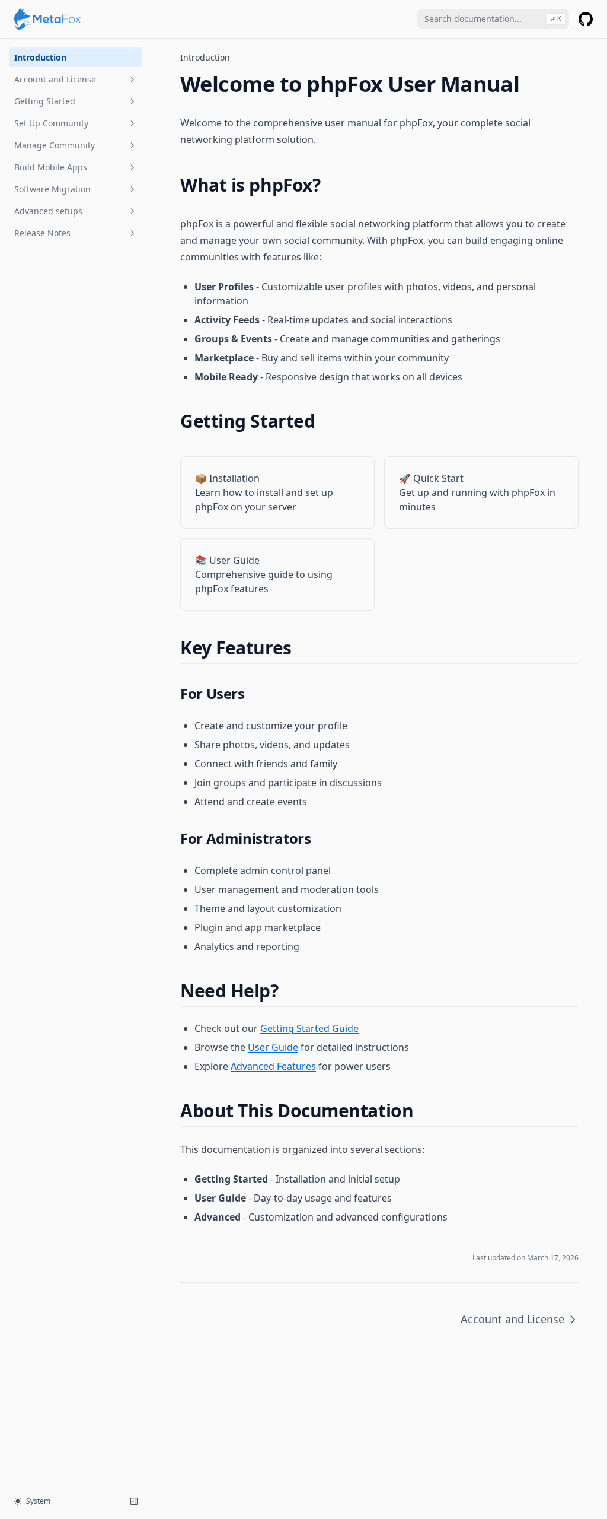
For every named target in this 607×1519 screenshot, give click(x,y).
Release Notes (42, 233)
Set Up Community (51, 123)
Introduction (40, 57)
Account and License (55, 79)
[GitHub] (586, 19)
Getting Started (44, 101)
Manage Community (54, 145)
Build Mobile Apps (50, 167)
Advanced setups (48, 211)
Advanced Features (273, 1066)
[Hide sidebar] (134, 1501)
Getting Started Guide (309, 1028)
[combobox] (493, 19)
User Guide (273, 1047)
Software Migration (52, 189)
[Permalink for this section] (330, 185)
